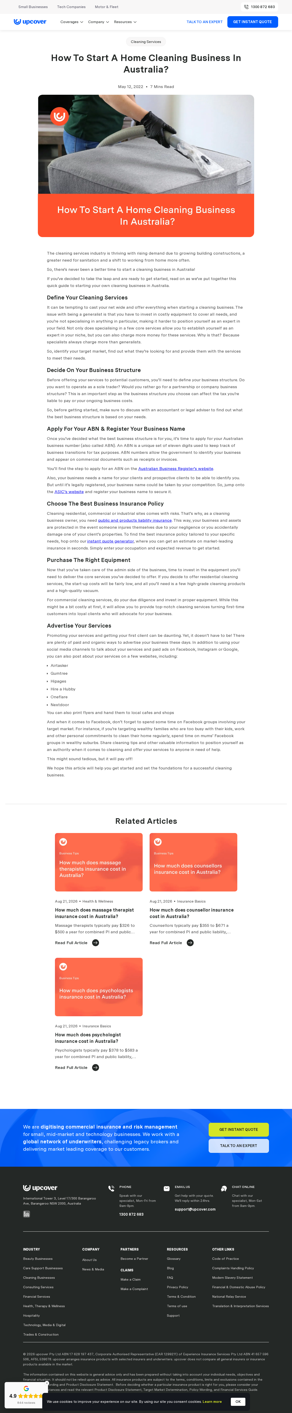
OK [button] (238, 1402)
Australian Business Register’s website (175, 468)
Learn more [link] (212, 1402)
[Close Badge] (47, 1383)
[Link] (32, 22)
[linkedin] (26, 1214)
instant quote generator (110, 541)
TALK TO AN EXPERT (205, 22)
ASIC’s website (69, 491)
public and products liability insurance (135, 520)
